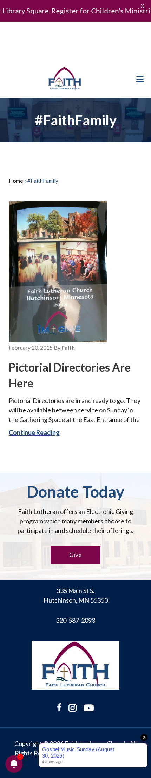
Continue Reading (34, 432)
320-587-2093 (75, 620)
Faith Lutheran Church (65, 79)
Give (75, 555)
